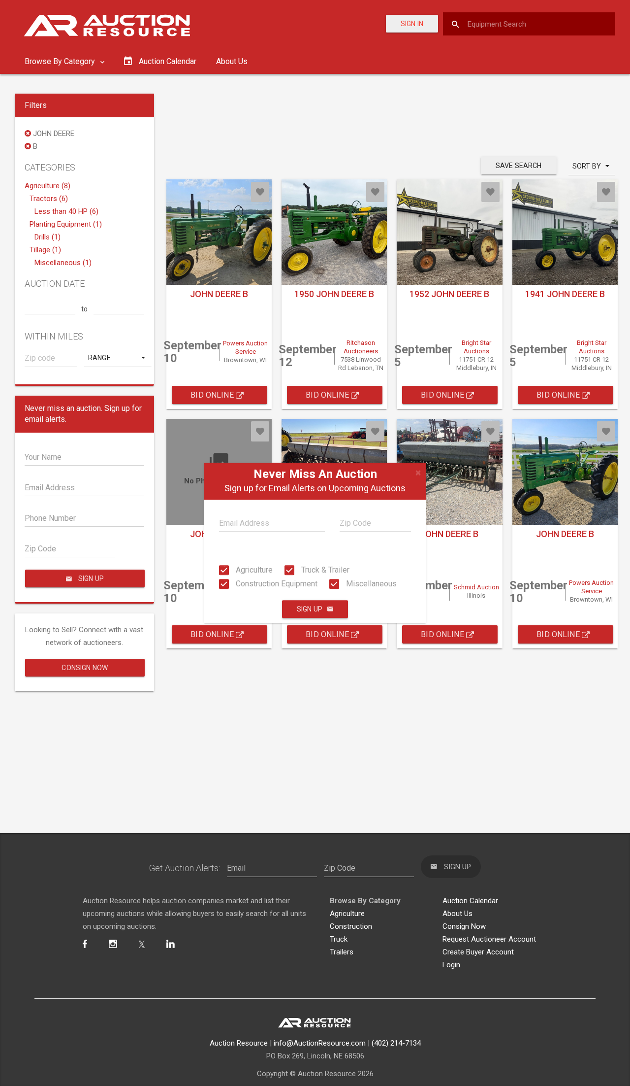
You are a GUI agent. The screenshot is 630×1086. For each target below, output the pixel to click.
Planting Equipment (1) (66, 224)
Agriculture (253, 570)
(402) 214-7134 (396, 1043)
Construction (351, 926)
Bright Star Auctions (476, 347)
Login (451, 964)
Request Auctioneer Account (489, 939)
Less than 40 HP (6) (66, 211)
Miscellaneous (370, 583)
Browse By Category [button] (61, 61)
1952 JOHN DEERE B (449, 294)
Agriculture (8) (47, 185)
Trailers (341, 952)
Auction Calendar (470, 900)
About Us (232, 61)
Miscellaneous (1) (63, 262)
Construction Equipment (275, 583)
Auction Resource (239, 1043)
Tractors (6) (49, 198)
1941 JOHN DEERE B (565, 294)
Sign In (412, 24)
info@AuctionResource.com (320, 1043)
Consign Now (85, 668)
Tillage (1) (45, 249)
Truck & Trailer (324, 570)
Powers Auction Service (245, 347)
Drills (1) (47, 237)
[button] (117, 358)
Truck (338, 939)
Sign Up (309, 609)
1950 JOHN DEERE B (334, 294)
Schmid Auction (476, 587)
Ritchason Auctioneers (361, 347)
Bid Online (213, 395)
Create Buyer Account (478, 952)
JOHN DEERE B (219, 294)
